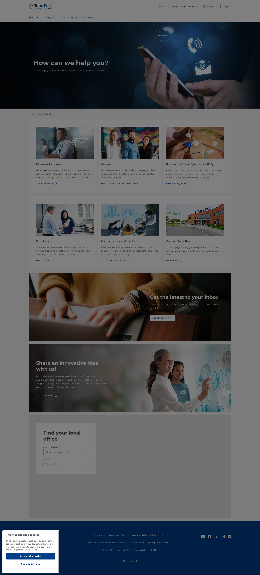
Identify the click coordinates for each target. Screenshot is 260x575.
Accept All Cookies (30, 556)
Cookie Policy (31, 550)
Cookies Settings (30, 564)
